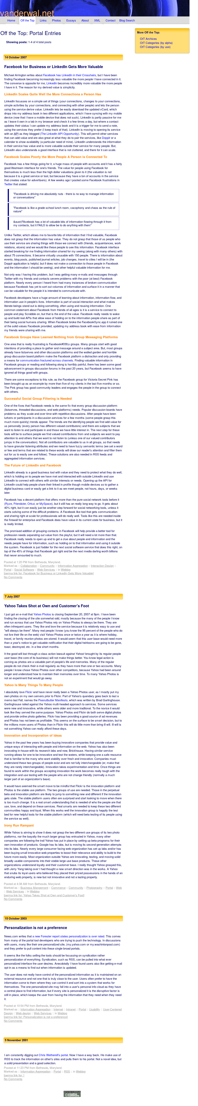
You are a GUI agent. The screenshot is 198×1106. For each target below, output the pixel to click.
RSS (67, 1071)
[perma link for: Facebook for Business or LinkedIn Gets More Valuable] (49, 573)
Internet (58, 1009)
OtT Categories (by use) (155, 47)
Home (11, 20)
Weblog (65, 569)
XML (97, 20)
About (85, 20)
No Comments (13, 577)
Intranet (71, 1009)
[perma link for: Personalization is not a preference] (36, 1017)
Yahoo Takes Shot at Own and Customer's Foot (46, 605)
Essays (71, 20)
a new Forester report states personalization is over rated (68, 936)
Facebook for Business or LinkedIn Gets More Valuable (53, 66)
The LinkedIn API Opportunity (59, 134)
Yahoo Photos (42, 614)
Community (47, 566)
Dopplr (106, 138)
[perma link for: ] (14, 1075)
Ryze (8, 503)
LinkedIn (51, 83)
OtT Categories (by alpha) (156, 43)
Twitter (8, 184)
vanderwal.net (27, 12)
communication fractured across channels (46, 360)
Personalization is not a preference (35, 927)
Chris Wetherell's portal (53, 1055)
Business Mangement (34, 888)
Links (43, 20)
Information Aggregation (73, 566)
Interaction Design (102, 566)
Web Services (46, 569)
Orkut (31, 503)
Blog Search (127, 20)
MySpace (45, 503)
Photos (56, 20)
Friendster (20, 503)
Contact (110, 20)
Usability (94, 1009)
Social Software (24, 569)
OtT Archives (148, 39)
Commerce (58, 888)
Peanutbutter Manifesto (52, 700)
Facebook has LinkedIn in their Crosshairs (69, 75)
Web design (23, 1013)
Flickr (28, 692)
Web (119, 888)
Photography (94, 888)
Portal (7, 569)
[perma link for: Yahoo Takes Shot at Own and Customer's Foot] (44, 895)
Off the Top (27, 20)
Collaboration (28, 566)
